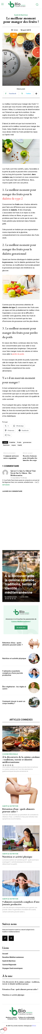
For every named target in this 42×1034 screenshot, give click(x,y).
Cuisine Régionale (10, 754)
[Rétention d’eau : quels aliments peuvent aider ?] (34, 643)
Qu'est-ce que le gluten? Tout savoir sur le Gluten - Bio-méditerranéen (23, 473)
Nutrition (6, 445)
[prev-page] (31, 554)
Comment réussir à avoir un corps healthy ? (13, 702)
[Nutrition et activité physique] (34, 658)
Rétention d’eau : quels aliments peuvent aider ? (12, 644)
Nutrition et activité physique (14, 658)
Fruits (19, 442)
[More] (36, 93)
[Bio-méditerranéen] (21, 4)
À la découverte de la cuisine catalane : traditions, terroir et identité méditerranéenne (20, 584)
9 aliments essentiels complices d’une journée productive (12, 673)
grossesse (27, 442)
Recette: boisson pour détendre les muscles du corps (30, 458)
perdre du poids (18, 354)
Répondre (6, 485)
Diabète (12, 442)
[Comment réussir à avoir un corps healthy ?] (34, 702)
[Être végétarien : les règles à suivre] (34, 687)
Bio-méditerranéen (11, 597)
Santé (20, 445)
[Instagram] (11, 938)
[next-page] (35, 554)
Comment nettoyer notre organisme (11, 457)
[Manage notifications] (5, 1029)
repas (13, 445)
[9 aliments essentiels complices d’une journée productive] (34, 673)
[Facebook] (4, 938)
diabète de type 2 (12, 198)
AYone (34, 1026)
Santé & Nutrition (21, 15)
